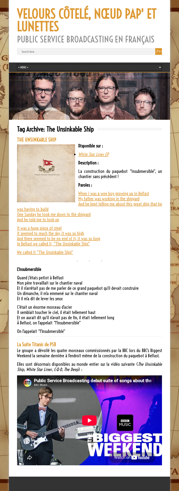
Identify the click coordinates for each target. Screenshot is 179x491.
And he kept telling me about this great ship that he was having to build (89, 206)
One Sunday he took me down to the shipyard (54, 214)
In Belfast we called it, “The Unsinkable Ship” (53, 243)
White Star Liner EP (93, 154)
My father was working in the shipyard (108, 198)
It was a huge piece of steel (39, 228)
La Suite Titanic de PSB (36, 344)
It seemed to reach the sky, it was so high (50, 233)
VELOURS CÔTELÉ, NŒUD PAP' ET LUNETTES (87, 20)
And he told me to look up (38, 219)
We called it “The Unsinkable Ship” (45, 252)
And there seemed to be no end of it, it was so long (58, 238)
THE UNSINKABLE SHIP (36, 140)
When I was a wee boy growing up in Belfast (113, 193)
